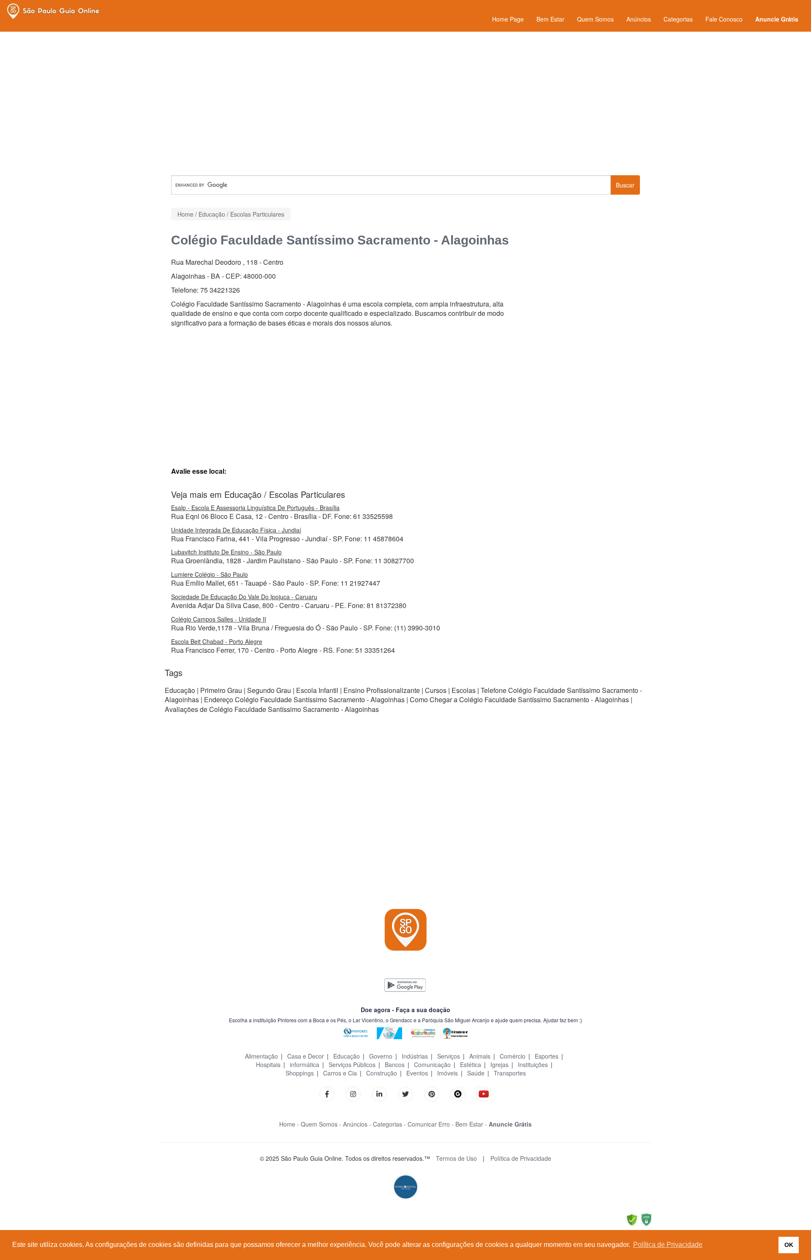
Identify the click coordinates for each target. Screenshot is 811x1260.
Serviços (448, 1056)
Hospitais (268, 1064)
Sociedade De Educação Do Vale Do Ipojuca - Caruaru (244, 596)
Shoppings (300, 1073)
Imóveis (447, 1073)
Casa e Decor (305, 1056)
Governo (380, 1056)
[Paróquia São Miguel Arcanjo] (455, 1032)
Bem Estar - (471, 1124)
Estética (470, 1064)
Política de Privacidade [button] (667, 1244)
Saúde (475, 1073)
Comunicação (432, 1064)
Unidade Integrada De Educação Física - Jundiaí (236, 530)
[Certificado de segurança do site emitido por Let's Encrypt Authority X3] (646, 1219)
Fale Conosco (724, 19)
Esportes (546, 1056)
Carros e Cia (340, 1073)
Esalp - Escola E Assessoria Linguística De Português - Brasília (255, 507)
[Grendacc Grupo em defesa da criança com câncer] (423, 1032)
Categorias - (389, 1124)
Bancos (395, 1064)
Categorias (678, 19)
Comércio (512, 1056)
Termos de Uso (456, 1158)
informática (304, 1064)
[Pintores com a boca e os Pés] (355, 1032)
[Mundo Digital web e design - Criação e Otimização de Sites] (405, 1186)
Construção (381, 1073)
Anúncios (638, 19)
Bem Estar (550, 19)
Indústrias (415, 1056)
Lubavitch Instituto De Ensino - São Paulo (226, 552)
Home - (289, 1124)
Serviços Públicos (352, 1064)
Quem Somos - (321, 1124)
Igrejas (499, 1064)
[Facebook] (327, 1093)
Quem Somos (595, 19)
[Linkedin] (383, 1093)
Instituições (533, 1064)
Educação (346, 1056)
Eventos (417, 1073)
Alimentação (261, 1056)
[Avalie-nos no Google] (458, 1093)
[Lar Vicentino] (389, 1032)
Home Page (508, 19)
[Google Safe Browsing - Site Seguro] (632, 1219)
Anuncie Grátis (776, 19)
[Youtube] (484, 1093)
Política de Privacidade (520, 1158)
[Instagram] (353, 1093)
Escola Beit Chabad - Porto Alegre (216, 641)
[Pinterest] (432, 1093)
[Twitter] (405, 1093)
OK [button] (788, 1244)
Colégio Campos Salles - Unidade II (218, 619)
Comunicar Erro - (431, 1124)
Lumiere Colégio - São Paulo (209, 574)
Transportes (510, 1073)
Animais (479, 1056)
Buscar (625, 185)
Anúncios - (357, 1124)
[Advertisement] (405, 103)
